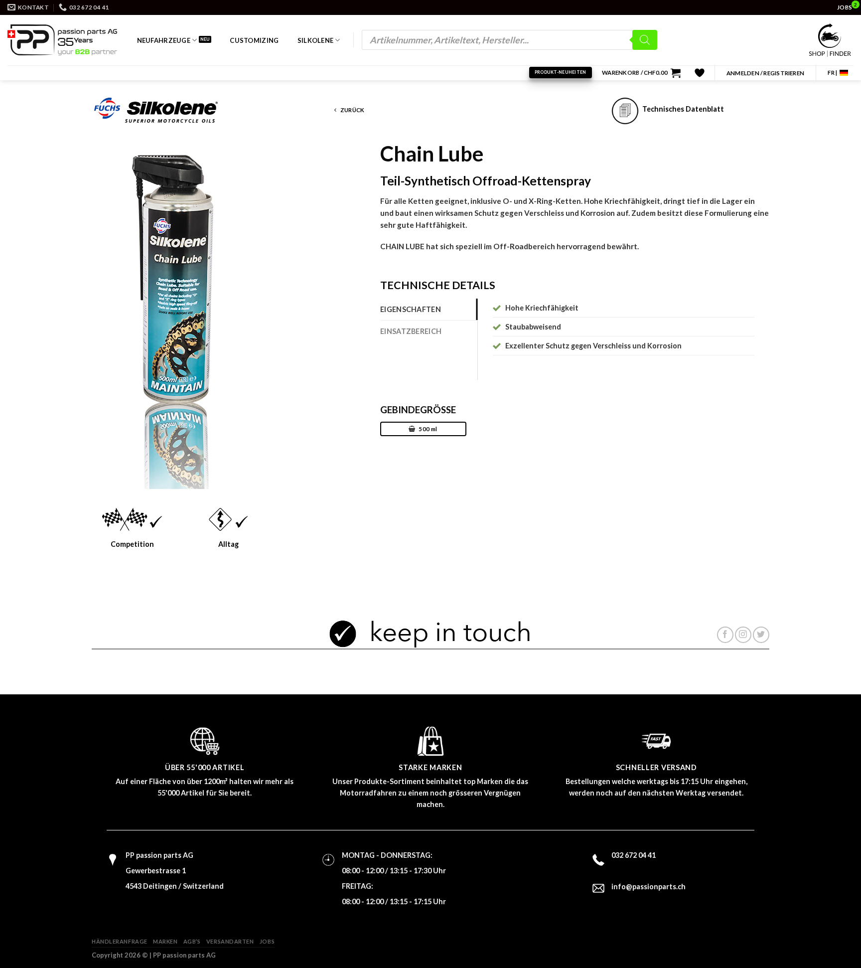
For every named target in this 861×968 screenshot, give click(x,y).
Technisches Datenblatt (681, 109)
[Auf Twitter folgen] (761, 635)
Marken (165, 941)
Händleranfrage (119, 941)
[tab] (428, 309)
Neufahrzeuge (163, 40)
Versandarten (230, 941)
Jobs (267, 941)
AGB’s (192, 941)
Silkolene (315, 40)
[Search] (644, 40)
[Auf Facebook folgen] (725, 635)
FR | (832, 72)
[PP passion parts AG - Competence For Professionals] (62, 39)
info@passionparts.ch (648, 886)
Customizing (254, 40)
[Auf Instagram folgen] (743, 635)
